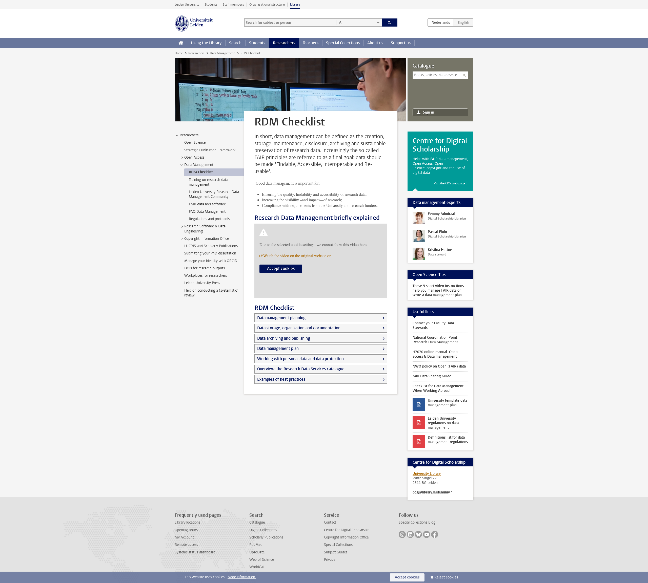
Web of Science (261, 559)
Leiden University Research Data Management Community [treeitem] (214, 194)
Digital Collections (263, 530)
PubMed (255, 544)
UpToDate (257, 552)
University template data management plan (447, 402)
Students (211, 4)
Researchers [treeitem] (189, 135)
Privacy (329, 559)
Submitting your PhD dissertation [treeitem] (210, 253)
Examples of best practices (281, 379)
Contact (330, 522)
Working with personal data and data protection (300, 358)
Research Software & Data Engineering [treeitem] (205, 228)
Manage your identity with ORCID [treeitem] (210, 260)
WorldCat (256, 567)
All (341, 22)
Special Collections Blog (417, 522)
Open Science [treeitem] (195, 142)
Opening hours (186, 530)
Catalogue (423, 66)
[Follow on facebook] (434, 534)
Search (235, 43)
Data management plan (278, 348)
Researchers (284, 43)
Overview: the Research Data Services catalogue (301, 369)
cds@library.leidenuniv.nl (433, 492)
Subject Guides (335, 552)
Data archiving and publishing (283, 338)
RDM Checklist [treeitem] (201, 172)
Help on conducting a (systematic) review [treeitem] (211, 293)
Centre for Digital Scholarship (347, 530)
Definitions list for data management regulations (448, 439)
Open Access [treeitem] (194, 157)
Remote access (186, 544)
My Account (184, 537)
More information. (242, 577)
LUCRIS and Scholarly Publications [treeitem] (211, 246)
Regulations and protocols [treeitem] (209, 219)
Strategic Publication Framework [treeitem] (209, 150)
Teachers (310, 43)
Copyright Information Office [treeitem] (206, 238)
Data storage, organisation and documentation (298, 328)
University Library (427, 473)
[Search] (390, 22)
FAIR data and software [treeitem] (207, 204)
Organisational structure (267, 4)
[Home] (181, 43)
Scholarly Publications (266, 537)
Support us (401, 43)
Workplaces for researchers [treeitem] (205, 275)
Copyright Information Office (346, 537)
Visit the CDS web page (449, 183)
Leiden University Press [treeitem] (202, 282)
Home (179, 53)
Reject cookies (446, 577)
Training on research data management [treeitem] (208, 182)
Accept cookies (281, 268)
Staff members (233, 4)
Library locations (187, 522)
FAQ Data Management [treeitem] (207, 211)
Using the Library (206, 43)
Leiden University (187, 4)
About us (375, 43)
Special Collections (343, 43)
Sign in (428, 112)
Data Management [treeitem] (198, 164)
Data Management (222, 53)
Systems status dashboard (195, 552)
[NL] (441, 22)
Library (295, 4)
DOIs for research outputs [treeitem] (204, 268)
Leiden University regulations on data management (443, 423)
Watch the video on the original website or (297, 255)
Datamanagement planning (281, 317)
